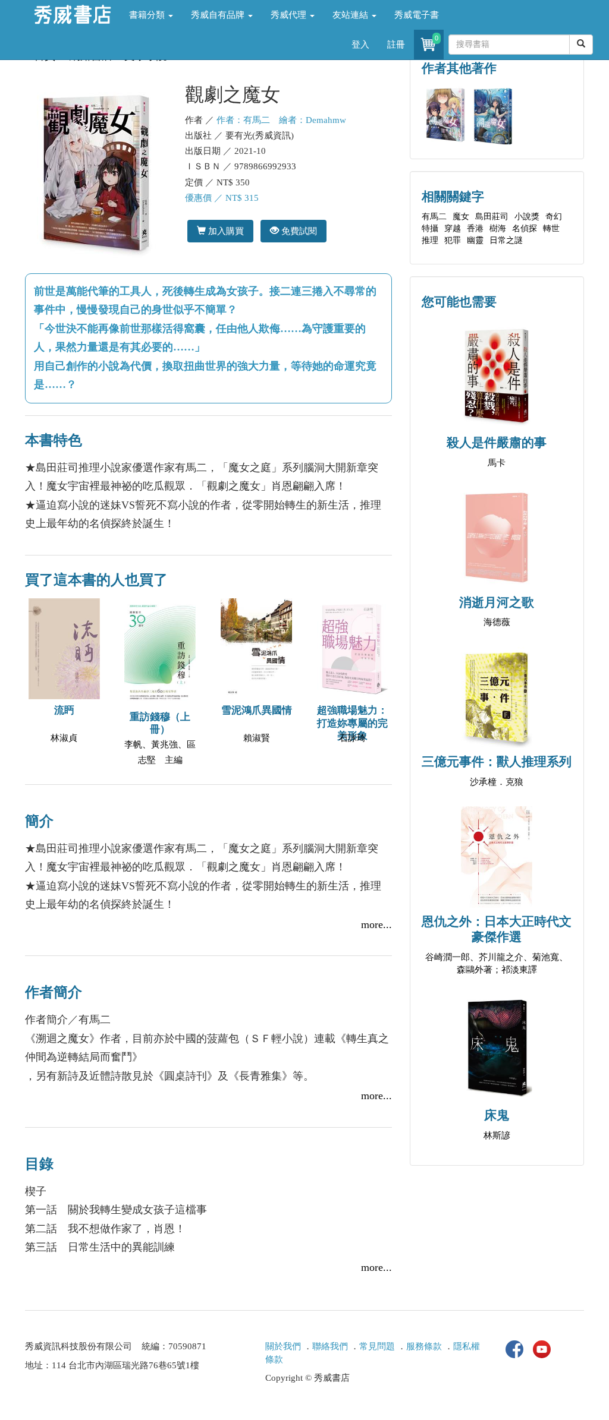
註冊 (396, 44)
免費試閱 (298, 231)
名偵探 (524, 228)
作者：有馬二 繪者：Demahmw (281, 120)
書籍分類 (148, 15)
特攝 (430, 228)
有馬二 (434, 216)
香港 (475, 228)
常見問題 (377, 1346)
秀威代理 (290, 15)
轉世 (551, 228)
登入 (360, 44)
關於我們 (283, 1346)
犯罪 (452, 240)
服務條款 (424, 1346)
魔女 (461, 216)
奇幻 (553, 216)
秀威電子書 (416, 15)
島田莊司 (491, 216)
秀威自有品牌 (219, 15)
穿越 (452, 228)
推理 (430, 240)
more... (376, 924)
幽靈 (475, 240)
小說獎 (526, 216)
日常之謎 (506, 240)
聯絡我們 (330, 1346)
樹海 (497, 228)
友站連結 (351, 15)
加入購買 (225, 231)
